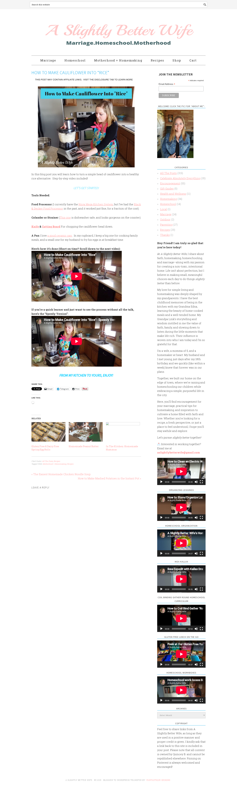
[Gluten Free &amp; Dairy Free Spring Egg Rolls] (48, 432)
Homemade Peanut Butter (84, 446)
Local (163, 209)
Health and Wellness (173, 193)
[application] (181, 471)
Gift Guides (167, 188)
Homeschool (168, 204)
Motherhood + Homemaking (54, 464)
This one (65, 217)
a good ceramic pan (59, 235)
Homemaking (168, 199)
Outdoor (165, 219)
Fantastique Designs (159, 780)
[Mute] (196, 481)
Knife (35, 226)
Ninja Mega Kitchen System (96, 204)
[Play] (161, 481)
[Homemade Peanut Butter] (86, 432)
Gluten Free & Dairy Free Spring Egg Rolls (45, 448)
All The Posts (47, 461)
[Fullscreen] (201, 481)
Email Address (167, 84)
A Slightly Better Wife (99, 32)
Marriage (165, 214)
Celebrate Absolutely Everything (180, 178)
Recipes (57, 461)
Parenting (166, 224)
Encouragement (170, 183)
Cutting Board (51, 226)
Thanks (165, 235)
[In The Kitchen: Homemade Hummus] (123, 432)
